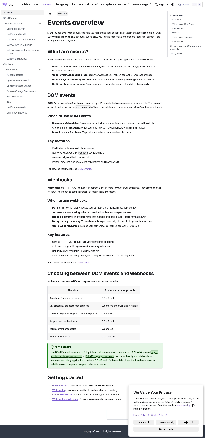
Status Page (140, 4)
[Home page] (50, 13)
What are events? (178, 15)
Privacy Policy (184, 405)
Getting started (176, 53)
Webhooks (83, 262)
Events (46, 4)
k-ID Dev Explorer (83, 4)
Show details (166, 429)
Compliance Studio (113, 4)
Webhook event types (65, 399)
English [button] (162, 4)
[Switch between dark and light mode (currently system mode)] (172, 4)
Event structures (62, 394)
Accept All (143, 422)
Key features (177, 28)
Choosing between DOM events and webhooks (185, 47)
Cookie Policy (159, 415)
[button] (23, 23)
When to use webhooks (182, 37)
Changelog (61, 4)
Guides (25, 4)
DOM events (175, 19)
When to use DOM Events (183, 24)
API (36, 4)
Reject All (188, 422)
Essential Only (166, 422)
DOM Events (84, 168)
